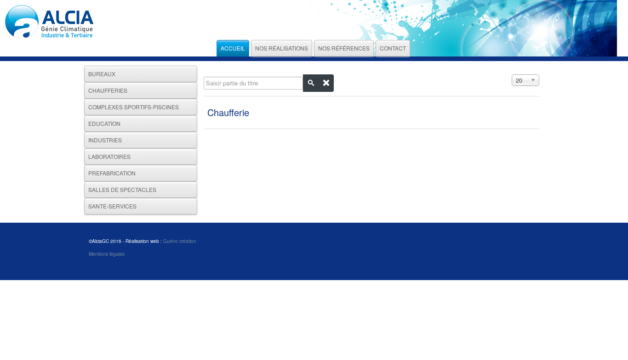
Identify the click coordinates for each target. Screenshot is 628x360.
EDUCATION (104, 123)
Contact (393, 48)
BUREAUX (101, 74)
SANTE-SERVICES (112, 206)
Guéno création (179, 241)
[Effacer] (326, 83)
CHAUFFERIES (107, 90)
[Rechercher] (311, 83)
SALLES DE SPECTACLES (122, 189)
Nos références (344, 48)
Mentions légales (107, 254)
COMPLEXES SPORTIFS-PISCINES (133, 107)
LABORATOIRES (109, 156)
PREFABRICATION (112, 173)
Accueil (233, 48)
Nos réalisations (281, 48)
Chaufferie (228, 112)
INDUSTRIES (105, 140)
